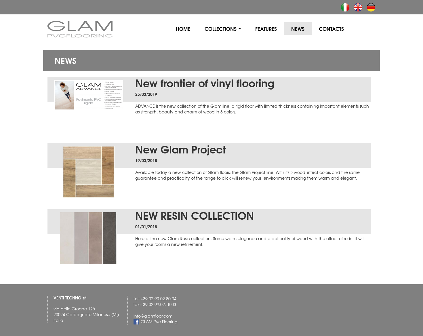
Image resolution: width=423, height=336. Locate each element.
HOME (186, 28)
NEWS (297, 28)
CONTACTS (331, 28)
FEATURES (266, 28)
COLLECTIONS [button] (221, 28)
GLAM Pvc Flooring (159, 321)
